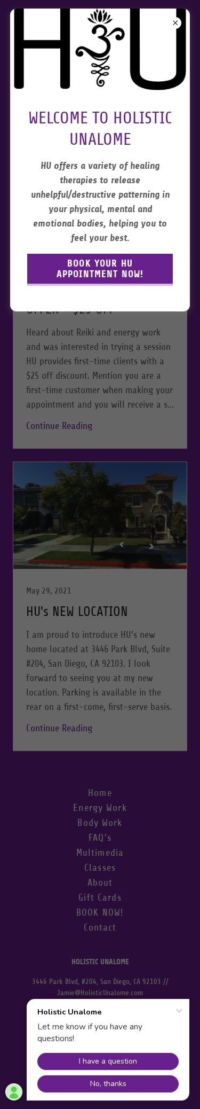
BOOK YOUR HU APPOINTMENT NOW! (100, 268)
